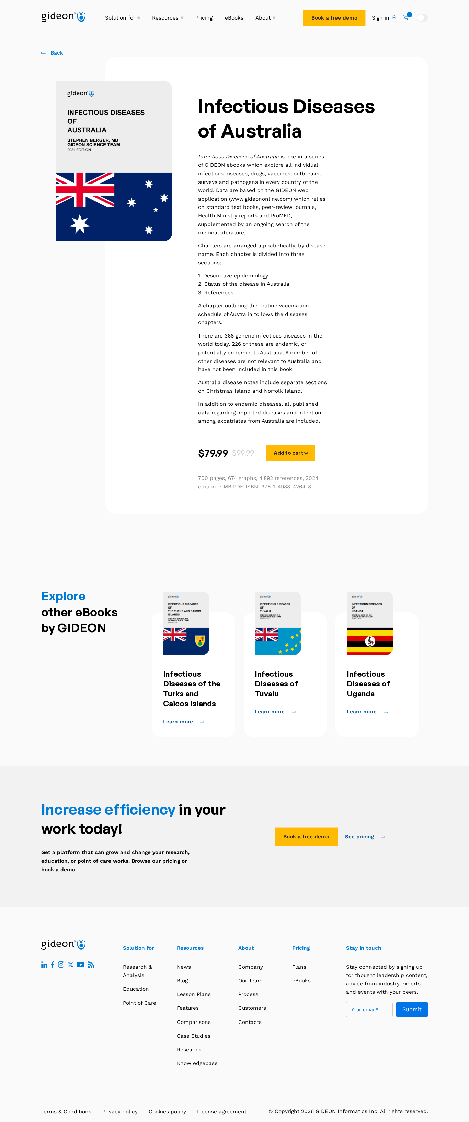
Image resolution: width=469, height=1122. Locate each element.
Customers (252, 1008)
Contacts (250, 1022)
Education (136, 989)
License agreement (222, 1111)
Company (250, 967)
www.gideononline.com (260, 199)
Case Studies (193, 1036)
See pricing (360, 837)
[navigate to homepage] (63, 17)
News (184, 967)
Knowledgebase (197, 1063)
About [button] (263, 18)
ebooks (236, 165)
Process (248, 994)
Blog (182, 981)
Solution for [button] (120, 18)
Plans (299, 967)
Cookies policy (167, 1111)
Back (56, 53)
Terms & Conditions (66, 1111)
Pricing (204, 18)
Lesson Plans (194, 994)
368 (229, 336)
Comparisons (194, 1022)
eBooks (234, 18)
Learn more (179, 722)
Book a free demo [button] (334, 18)
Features (188, 1008)
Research (189, 1050)
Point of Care (139, 1003)
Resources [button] (165, 18)
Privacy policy (120, 1111)
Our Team (250, 981)
